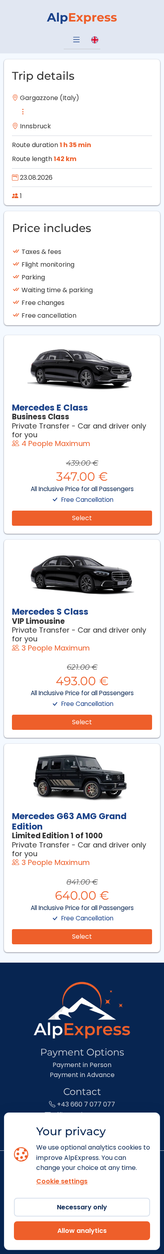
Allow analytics (82, 1230)
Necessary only (82, 1207)
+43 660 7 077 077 (85, 1104)
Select (82, 518)
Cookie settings (62, 1181)
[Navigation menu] (76, 40)
